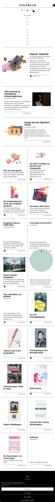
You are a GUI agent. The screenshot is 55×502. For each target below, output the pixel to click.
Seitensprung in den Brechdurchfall (39, 351)
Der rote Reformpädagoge (37, 315)
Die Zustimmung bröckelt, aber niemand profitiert (12, 203)
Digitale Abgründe (39, 54)
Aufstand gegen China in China (13, 387)
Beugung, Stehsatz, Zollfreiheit (11, 224)
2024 (28, 32)
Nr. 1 (27, 21)
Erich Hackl (8, 298)
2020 (27, 44)
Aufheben (34, 437)
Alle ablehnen (27, 493)
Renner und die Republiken (10, 276)
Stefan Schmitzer (9, 227)
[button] (33, 10)
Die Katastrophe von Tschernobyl (12, 457)
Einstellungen (27, 497)
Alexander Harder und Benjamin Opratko (41, 56)
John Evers (34, 225)
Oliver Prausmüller (11, 98)
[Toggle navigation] (27, 2)
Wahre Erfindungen (12, 424)
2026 (27, 18)
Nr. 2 (28, 24)
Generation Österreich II (40, 223)
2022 (27, 38)
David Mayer (34, 439)
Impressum (32, 500)
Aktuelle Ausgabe (27, 15)
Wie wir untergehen (12, 170)
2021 (27, 41)
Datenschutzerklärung (25, 500)
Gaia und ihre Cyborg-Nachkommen (39, 423)
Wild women (35, 388)
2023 (28, 35)
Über (27, 476)
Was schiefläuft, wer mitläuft (12, 295)
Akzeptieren (27, 489)
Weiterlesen (36, 76)
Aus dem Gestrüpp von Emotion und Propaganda (40, 165)
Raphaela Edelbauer (31, 127)
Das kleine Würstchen (39, 206)
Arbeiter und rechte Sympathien (12, 351)
